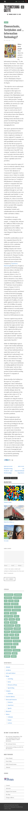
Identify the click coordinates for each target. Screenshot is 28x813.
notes (11, 634)
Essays (6, 499)
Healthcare (13, 622)
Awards (11, 600)
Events (6, 613)
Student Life (8, 650)
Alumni (6, 22)
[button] (26, 1)
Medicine (7, 631)
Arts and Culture (10, 673)
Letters (10, 723)
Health (6, 622)
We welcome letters (11, 744)
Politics (7, 647)
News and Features (11, 699)
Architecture (17, 597)
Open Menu (5, 2)
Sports (9, 708)
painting (7, 637)
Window (14, 656)
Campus (8, 691)
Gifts (17, 619)
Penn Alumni (9, 758)
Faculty (16, 616)
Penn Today (9, 761)
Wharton (7, 656)
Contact (8, 785)
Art (6, 600)
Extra (9, 682)
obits (17, 634)
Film (6, 619)
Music (6, 634)
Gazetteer (7, 519)
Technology (14, 478)
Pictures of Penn (12, 685)
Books (16, 600)
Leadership (17, 628)
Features (6, 538)
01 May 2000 (7, 40)
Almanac (8, 767)
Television (7, 653)
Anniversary (18, 594)
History (17, 625)
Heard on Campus (9, 625)
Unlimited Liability (8, 502)
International (8, 628)
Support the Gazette (11, 791)
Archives (8, 670)
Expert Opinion (8, 616)
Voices (7, 714)
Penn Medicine (14, 637)
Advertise (8, 788)
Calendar (7, 603)
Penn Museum (8, 640)
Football (11, 619)
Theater (15, 653)
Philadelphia (7, 478)
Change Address (10, 797)
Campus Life (15, 603)
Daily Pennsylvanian (11, 764)
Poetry (15, 644)
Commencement (8, 606)
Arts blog (10, 679)
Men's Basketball (16, 631)
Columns (10, 717)
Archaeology (8, 597)
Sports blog (11, 688)
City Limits (6, 541)
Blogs (7, 676)
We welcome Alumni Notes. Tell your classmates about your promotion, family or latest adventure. (14, 739)
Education (17, 606)
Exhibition (13, 613)
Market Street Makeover (9, 522)
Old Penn (10, 693)
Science (13, 647)
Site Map (8, 794)
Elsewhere (7, 610)
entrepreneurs (16, 610)
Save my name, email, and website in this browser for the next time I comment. (14, 571)
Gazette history (10, 696)
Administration (8, 594)
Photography (8, 644)
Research (8, 711)
